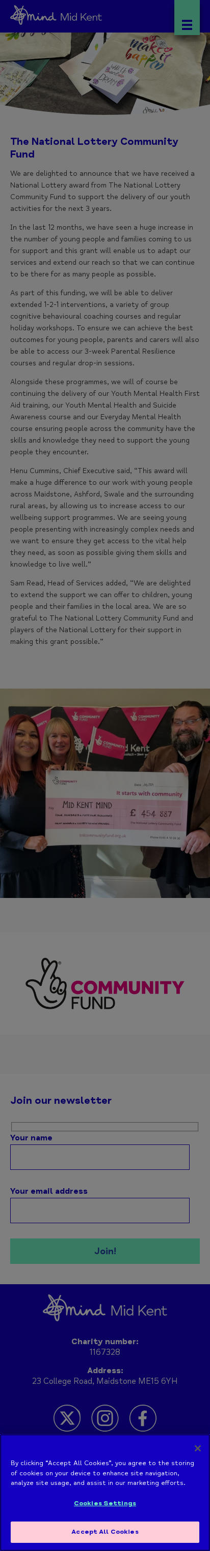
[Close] (198, 1448)
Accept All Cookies (104, 1532)
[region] (105, 1492)
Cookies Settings (105, 1503)
